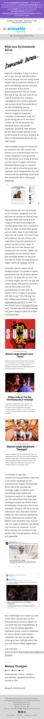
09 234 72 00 (21, 706)
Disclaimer (11, 715)
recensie (23, 263)
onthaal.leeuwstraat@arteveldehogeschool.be (18, 13)
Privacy (20, 715)
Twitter (15, 670)
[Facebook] (19, 712)
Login (35, 715)
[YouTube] (22, 712)
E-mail (22, 670)
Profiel (8, 670)
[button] (40, 29)
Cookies (28, 715)
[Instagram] (25, 712)
